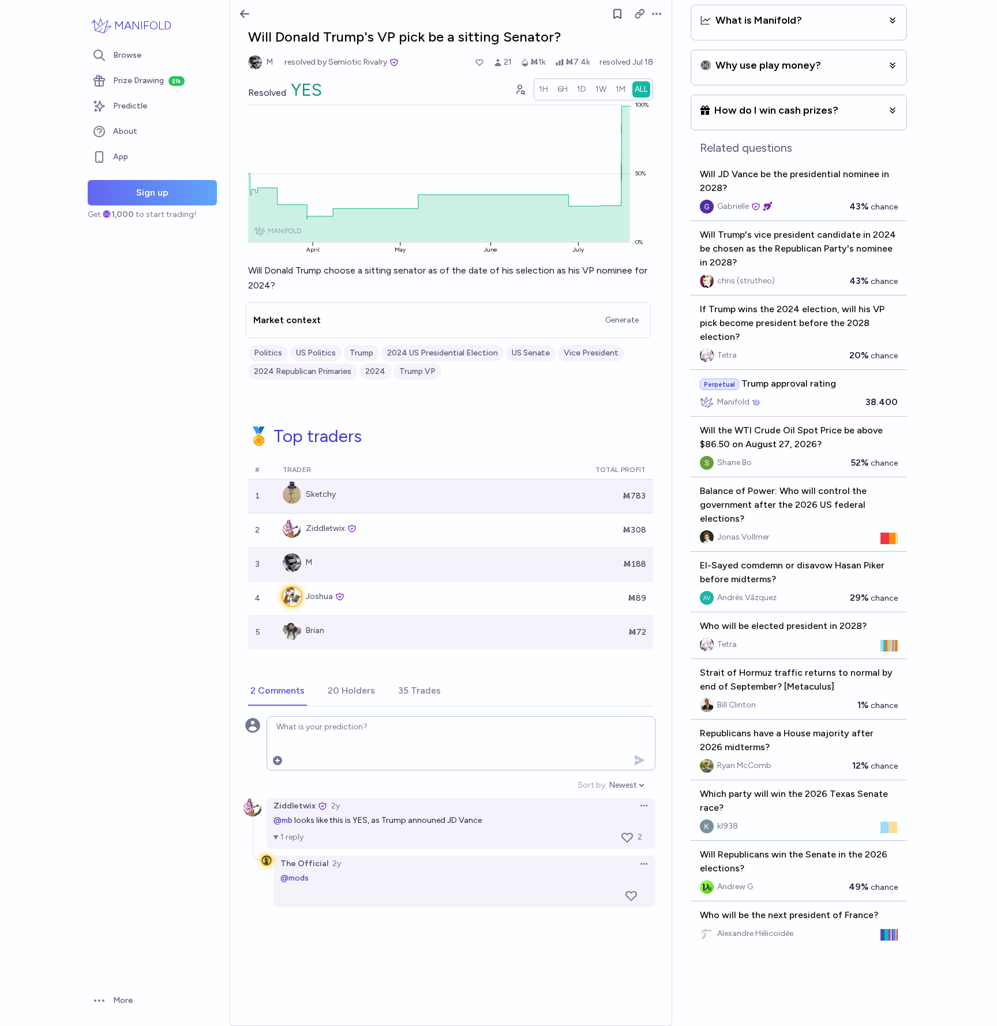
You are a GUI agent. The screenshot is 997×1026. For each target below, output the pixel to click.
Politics (268, 353)
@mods (294, 878)
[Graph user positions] (519, 89)
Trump (361, 353)
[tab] (277, 691)
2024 (375, 371)
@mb (283, 820)
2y (335, 806)
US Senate (531, 353)
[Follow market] (617, 14)
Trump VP (417, 371)
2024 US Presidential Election (442, 353)
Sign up (152, 192)
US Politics (316, 353)
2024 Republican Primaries (302, 371)
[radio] (543, 89)
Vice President (591, 353)
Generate (622, 320)
